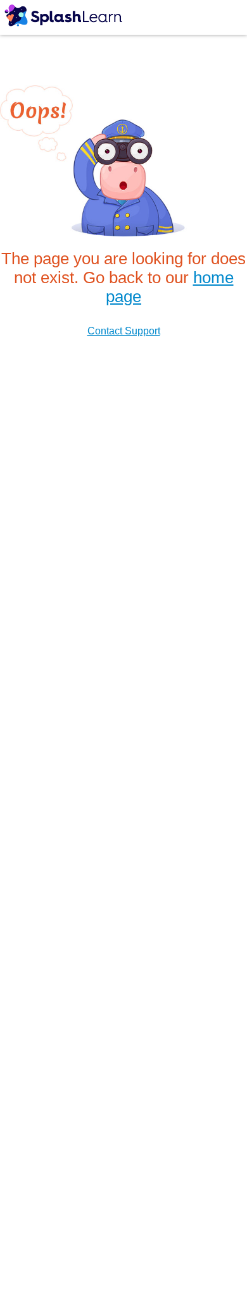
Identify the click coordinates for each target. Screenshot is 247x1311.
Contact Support (123, 331)
